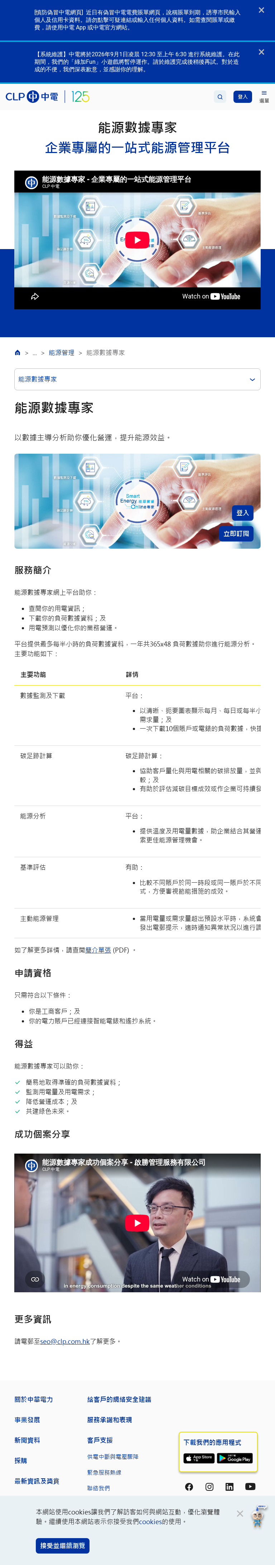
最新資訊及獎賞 (36, 1481)
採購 (20, 1460)
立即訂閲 (236, 533)
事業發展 (27, 1420)
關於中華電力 (33, 1399)
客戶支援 (100, 1440)
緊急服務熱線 (104, 1472)
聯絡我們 (98, 1488)
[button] (259, 1517)
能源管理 (61, 352)
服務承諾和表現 (109, 1420)
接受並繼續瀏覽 (62, 1545)
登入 (242, 513)
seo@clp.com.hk (65, 1341)
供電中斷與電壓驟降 (113, 1456)
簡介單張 (98, 950)
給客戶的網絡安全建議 (119, 1399)
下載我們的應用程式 (212, 1442)
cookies (150, 1521)
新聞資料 (27, 1440)
